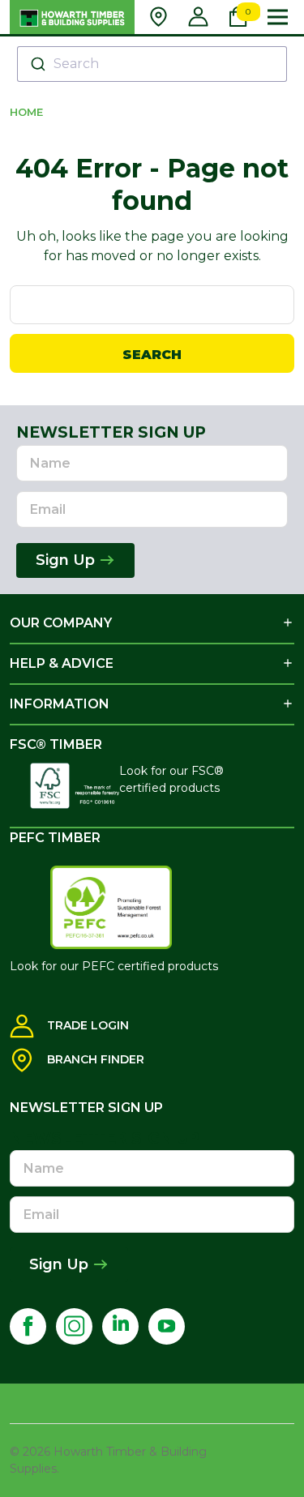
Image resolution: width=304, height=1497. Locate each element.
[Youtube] (166, 1326)
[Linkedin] (120, 1326)
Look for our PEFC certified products (114, 966)
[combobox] (152, 64)
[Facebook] (28, 1326)
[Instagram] (74, 1326)
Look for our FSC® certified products (171, 779)
